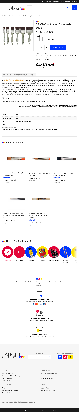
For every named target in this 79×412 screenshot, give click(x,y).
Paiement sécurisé (8, 393)
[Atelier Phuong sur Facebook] (70, 357)
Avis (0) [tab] (32, 75)
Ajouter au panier (58, 47)
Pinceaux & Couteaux (15, 16)
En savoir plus (39, 285)
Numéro (38, 36)
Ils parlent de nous (46, 388)
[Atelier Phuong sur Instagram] (60, 357)
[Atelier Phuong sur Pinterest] (65, 357)
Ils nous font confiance (47, 390)
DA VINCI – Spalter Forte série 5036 (32, 16)
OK (49, 357)
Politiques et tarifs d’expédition (11, 390)
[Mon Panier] (74, 7)
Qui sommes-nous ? (8, 373)
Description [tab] (7, 75)
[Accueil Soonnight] (16, 7)
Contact (74, 1)
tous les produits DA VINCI (17, 101)
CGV (15, 402)
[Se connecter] (67, 7)
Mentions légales (7, 402)
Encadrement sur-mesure (48, 373)
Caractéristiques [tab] (21, 75)
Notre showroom (7, 378)
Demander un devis (46, 378)
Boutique (4, 16)
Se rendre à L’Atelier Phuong (61, 1)
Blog (43, 1)
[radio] (37, 39)
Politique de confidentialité (26, 402)
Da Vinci (47, 59)
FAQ (3, 388)
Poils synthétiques (63, 55)
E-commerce (44, 376)
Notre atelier (6, 380)
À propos (48, 1)
